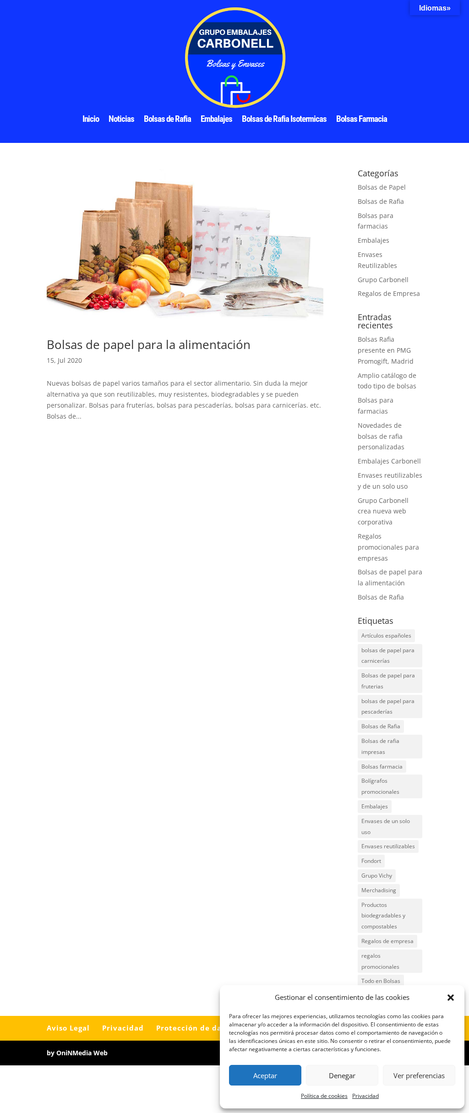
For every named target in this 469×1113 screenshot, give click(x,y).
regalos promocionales (380, 961)
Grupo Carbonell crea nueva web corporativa (383, 511)
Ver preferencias (419, 1075)
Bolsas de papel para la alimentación (149, 344)
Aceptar (265, 1075)
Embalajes (216, 120)
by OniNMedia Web (77, 1052)
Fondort (371, 861)
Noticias (121, 120)
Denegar (342, 1075)
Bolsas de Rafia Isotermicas (284, 120)
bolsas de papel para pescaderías (387, 706)
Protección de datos (195, 1027)
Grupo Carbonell (383, 279)
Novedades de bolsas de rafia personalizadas (381, 436)
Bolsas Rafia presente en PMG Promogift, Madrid (386, 350)
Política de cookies (324, 1096)
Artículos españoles (386, 635)
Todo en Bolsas (380, 981)
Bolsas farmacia (382, 766)
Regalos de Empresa (389, 293)
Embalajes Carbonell (389, 461)
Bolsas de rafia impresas (380, 746)
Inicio (90, 120)
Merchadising (378, 890)
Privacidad (365, 1096)
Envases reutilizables (388, 846)
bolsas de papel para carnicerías (387, 655)
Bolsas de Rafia (167, 120)
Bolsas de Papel (382, 187)
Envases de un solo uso (385, 826)
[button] (450, 997)
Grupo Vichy (376, 875)
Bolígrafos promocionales (380, 786)
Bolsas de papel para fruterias (388, 680)
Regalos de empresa (387, 941)
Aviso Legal (68, 1027)
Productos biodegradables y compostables (383, 916)
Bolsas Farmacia (361, 120)
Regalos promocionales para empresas (388, 547)
